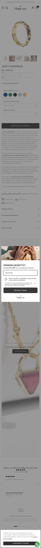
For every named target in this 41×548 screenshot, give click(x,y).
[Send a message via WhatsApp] (37, 544)
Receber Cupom (20, 290)
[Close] (37, 248)
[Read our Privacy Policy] (35, 283)
